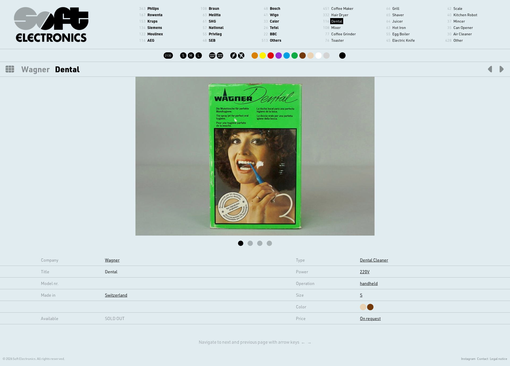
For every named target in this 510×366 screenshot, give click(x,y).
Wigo (274, 14)
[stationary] (212, 54)
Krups (152, 21)
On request (370, 318)
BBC (273, 33)
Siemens (154, 27)
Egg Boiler (401, 33)
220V (364, 271)
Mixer (336, 27)
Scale (457, 8)
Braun (214, 8)
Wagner (35, 69)
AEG (150, 40)
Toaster (337, 40)
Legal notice (498, 358)
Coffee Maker (342, 8)
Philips (153, 8)
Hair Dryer (339, 14)
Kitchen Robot (465, 14)
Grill (395, 8)
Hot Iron (399, 27)
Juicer (397, 21)
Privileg (215, 33)
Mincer (459, 21)
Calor (274, 21)
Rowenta (155, 14)
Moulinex (155, 33)
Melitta (215, 14)
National (216, 27)
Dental (336, 21)
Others (275, 40)
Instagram (468, 358)
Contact (482, 358)
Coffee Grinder (343, 33)
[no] (241, 54)
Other (458, 40)
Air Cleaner (462, 33)
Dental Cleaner (374, 260)
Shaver (398, 14)
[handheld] (220, 54)
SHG (212, 21)
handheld (369, 283)
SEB (212, 40)
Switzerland (116, 295)
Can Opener (463, 27)
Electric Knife (403, 40)
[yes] (233, 54)
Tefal (274, 27)
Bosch (275, 8)
